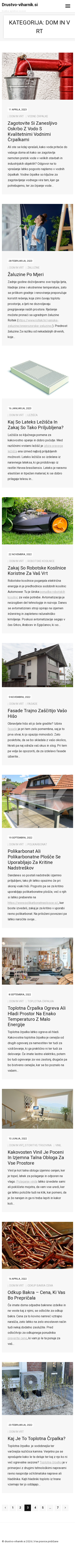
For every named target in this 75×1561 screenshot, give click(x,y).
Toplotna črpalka (51, 1462)
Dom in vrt (16, 116)
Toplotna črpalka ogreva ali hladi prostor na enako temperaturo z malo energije (37, 1016)
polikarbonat (37, 844)
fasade (33, 703)
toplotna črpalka (41, 1001)
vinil (58, 1145)
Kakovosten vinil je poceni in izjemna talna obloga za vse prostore (36, 1158)
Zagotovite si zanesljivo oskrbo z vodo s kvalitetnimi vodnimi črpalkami (32, 131)
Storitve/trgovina (38, 1145)
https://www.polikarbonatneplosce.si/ (33, 903)
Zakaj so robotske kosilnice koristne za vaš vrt (37, 570)
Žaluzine (34, 267)
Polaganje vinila (26, 1181)
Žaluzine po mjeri (26, 274)
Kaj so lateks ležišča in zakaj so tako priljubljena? (35, 424)
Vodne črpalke (38, 116)
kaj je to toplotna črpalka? (36, 1438)
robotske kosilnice (41, 561)
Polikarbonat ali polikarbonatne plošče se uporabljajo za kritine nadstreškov (34, 859)
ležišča (33, 415)
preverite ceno (17, 1338)
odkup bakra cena (40, 1285)
